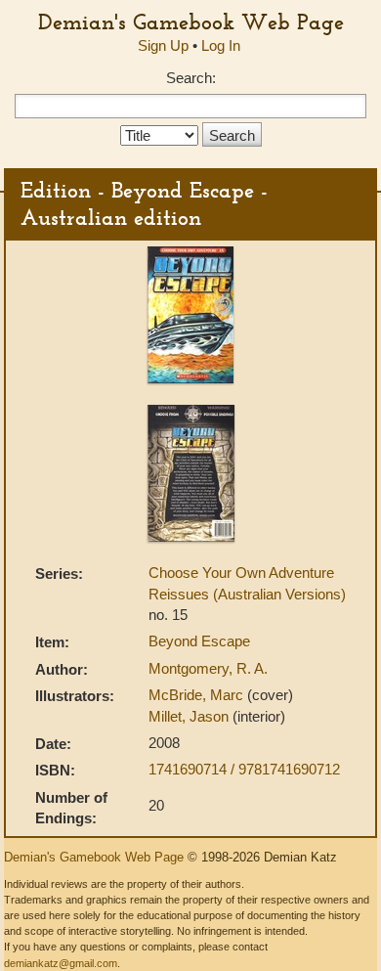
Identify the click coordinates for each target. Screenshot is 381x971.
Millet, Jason (190, 716)
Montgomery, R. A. (208, 668)
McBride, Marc (197, 694)
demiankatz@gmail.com (60, 963)
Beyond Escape (199, 641)
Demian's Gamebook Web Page (191, 21)
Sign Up (163, 45)
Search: (191, 77)
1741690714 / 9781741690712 (244, 769)
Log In (220, 45)
